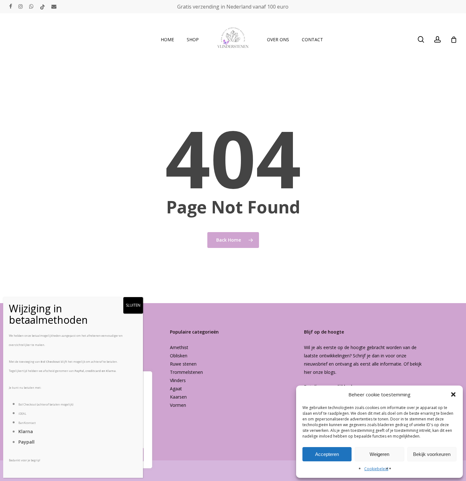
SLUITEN (133, 305)
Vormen (178, 405)
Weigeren (379, 454)
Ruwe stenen (183, 364)
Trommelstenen (186, 372)
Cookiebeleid (376, 468)
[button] (453, 394)
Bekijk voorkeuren (431, 454)
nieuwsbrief (315, 364)
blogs (329, 372)
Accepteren (327, 454)
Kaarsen (178, 397)
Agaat (176, 389)
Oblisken (178, 356)
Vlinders (178, 380)
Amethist (179, 347)
